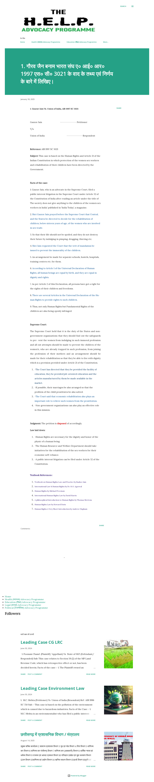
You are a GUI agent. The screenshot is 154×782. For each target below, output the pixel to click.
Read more (90, 674)
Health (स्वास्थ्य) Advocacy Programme (45, 42)
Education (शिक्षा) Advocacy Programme (82, 42)
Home (22, 42)
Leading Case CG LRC (42, 642)
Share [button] (118, 108)
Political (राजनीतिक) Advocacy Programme (26, 607)
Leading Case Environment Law (52, 688)
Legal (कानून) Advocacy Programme (23, 605)
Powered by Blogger (78, 776)
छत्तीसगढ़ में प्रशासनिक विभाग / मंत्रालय (50, 734)
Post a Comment (35, 674)
